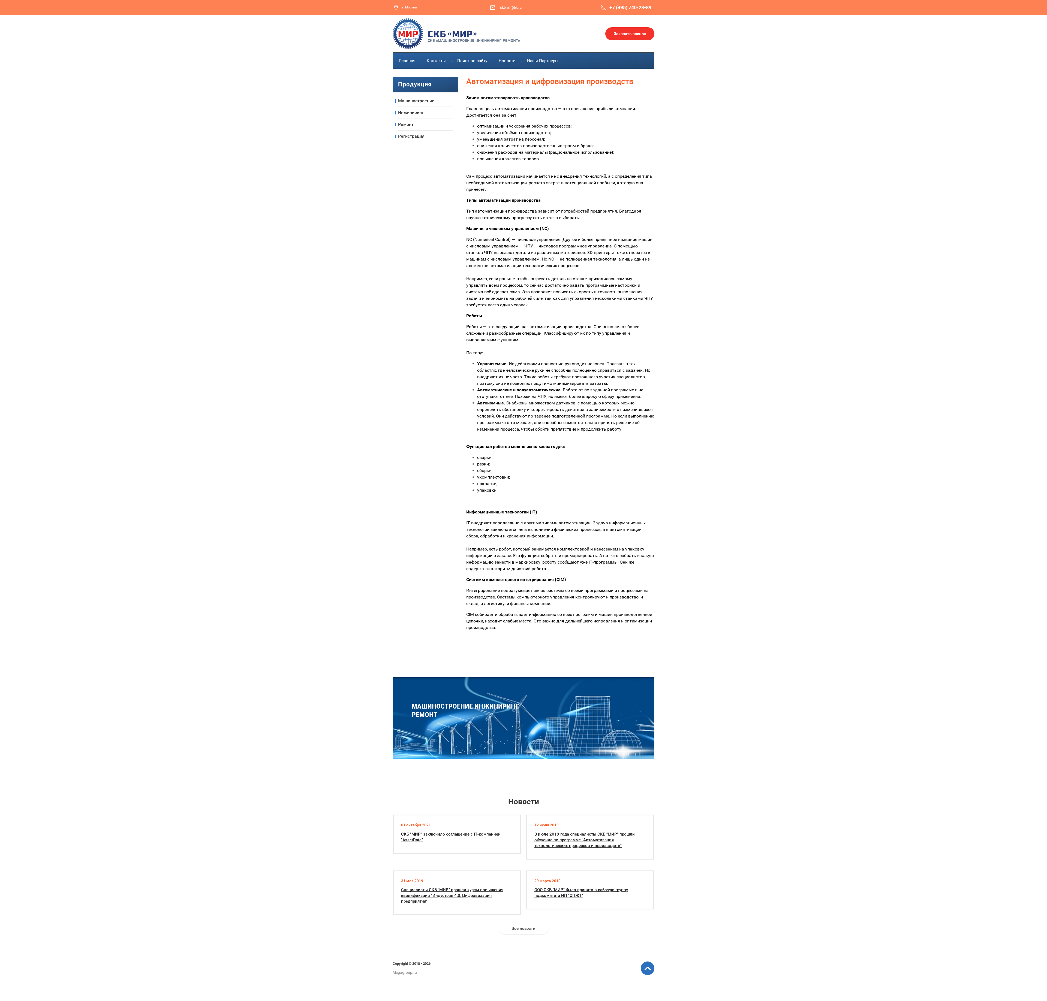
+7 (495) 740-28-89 (630, 7)
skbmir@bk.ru (511, 7)
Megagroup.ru (405, 972)
